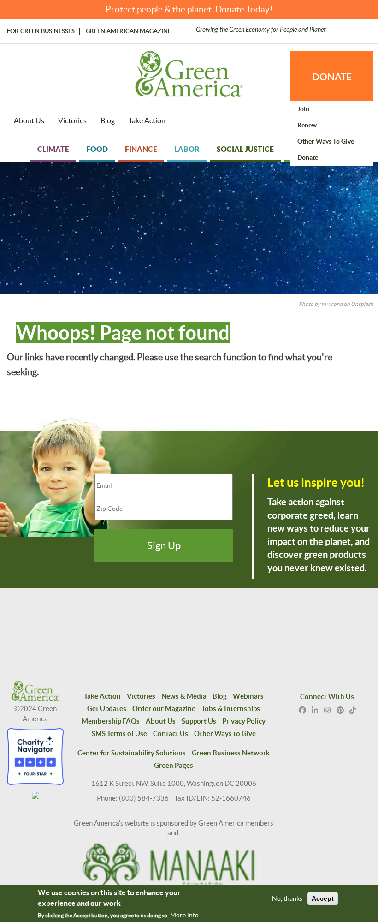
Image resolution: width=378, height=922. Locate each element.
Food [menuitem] (97, 149)
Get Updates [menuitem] (106, 708)
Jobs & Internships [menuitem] (230, 708)
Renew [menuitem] (307, 125)
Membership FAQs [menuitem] (111, 721)
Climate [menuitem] (53, 149)
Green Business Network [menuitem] (231, 753)
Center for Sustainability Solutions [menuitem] (131, 753)
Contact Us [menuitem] (170, 733)
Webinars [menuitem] (248, 696)
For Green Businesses (41, 31)
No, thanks (287, 898)
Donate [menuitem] (307, 157)
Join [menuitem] (303, 109)
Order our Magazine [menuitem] (163, 708)
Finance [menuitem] (141, 149)
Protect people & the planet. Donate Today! (189, 9)
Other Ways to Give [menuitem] (325, 141)
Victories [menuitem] (72, 120)
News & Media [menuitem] (184, 696)
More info (184, 915)
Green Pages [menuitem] (173, 765)
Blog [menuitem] (107, 120)
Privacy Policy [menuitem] (244, 721)
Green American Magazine (128, 31)
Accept (323, 898)
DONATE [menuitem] (332, 76)
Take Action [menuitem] (147, 120)
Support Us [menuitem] (199, 721)
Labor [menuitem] (187, 149)
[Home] (189, 78)
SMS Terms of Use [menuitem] (119, 733)
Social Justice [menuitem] (245, 149)
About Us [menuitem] (29, 120)
